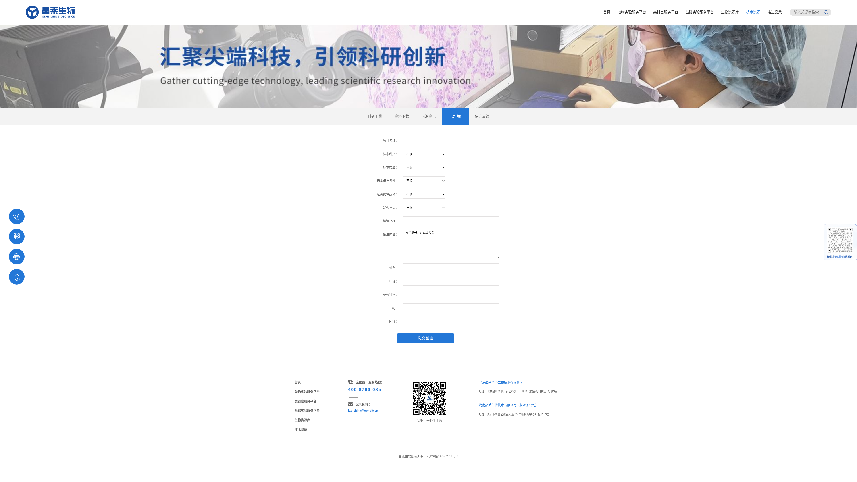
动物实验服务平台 (632, 12)
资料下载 (402, 116)
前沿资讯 (428, 116)
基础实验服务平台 (699, 12)
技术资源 (753, 12)
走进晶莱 (775, 12)
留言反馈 (482, 116)
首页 (606, 12)
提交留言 (426, 338)
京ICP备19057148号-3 (442, 456)
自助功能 (455, 116)
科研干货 (375, 116)
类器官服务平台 (665, 12)
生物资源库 (730, 12)
